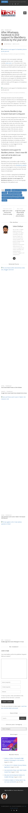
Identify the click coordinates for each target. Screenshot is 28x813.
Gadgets (3, 391)
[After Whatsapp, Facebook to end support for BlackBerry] (14, 50)
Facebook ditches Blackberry (14, 192)
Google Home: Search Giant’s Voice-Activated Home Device (14, 393)
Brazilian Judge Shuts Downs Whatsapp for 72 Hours (12, 641)
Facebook (4, 192)
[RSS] (12, 4)
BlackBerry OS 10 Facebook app (19, 190)
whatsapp (4, 200)
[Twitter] (15, 4)
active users (9, 63)
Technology (8, 30)
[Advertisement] (14, 22)
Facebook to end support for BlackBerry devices (13, 197)
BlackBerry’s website (21, 165)
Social (2, 385)
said (13, 114)
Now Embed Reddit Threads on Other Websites (11, 387)
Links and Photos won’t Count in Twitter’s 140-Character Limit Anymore (13, 517)
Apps (2, 30)
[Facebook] (10, 4)
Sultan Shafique (7, 44)
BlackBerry (8, 190)
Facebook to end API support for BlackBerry (12, 195)
